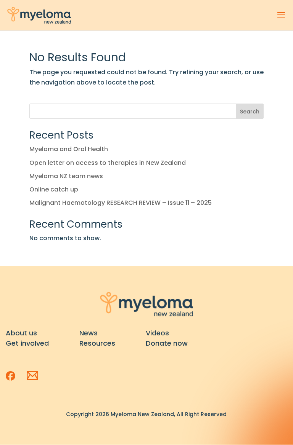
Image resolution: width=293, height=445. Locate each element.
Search (249, 111)
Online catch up (53, 189)
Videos (157, 333)
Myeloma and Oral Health (68, 149)
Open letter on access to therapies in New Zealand (107, 162)
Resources (97, 343)
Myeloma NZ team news (66, 176)
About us (21, 333)
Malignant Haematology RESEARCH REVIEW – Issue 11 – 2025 (120, 202)
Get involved (27, 343)
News (88, 333)
